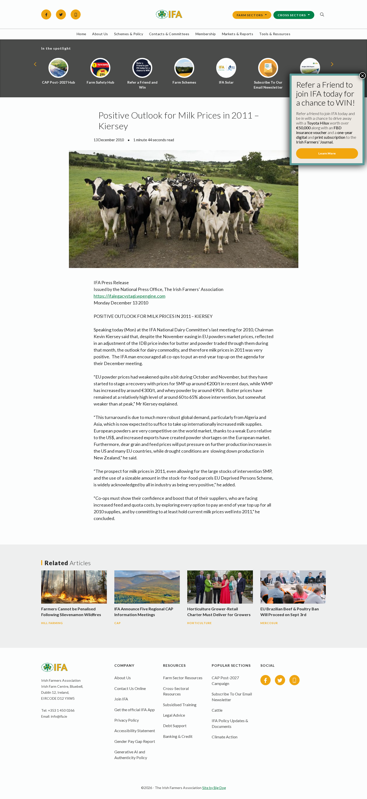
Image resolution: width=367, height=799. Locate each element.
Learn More (327, 153)
